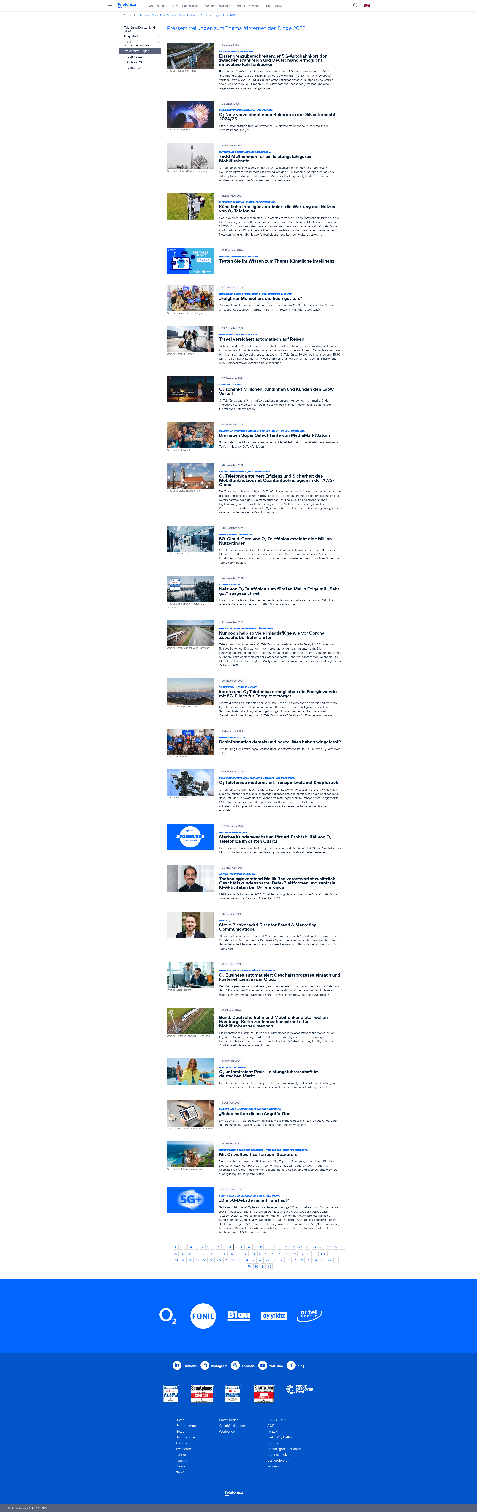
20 (287, 1247)
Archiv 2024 (135, 62)
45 (287, 1254)
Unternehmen (158, 5)
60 (219, 1260)
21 (293, 1247)
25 (321, 1247)
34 (210, 1254)
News (278, 5)
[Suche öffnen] (355, 5)
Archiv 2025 (135, 56)
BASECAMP (276, 1420)
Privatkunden (228, 1420)
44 (280, 1254)
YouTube (276, 1366)
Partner (240, 5)
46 (294, 1254)
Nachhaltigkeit (191, 5)
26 (328, 1247)
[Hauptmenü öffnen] (110, 5)
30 (183, 1254)
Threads (248, 1366)
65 (253, 1260)
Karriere (254, 5)
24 (314, 1247)
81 (263, 1266)
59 (212, 1260)
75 (322, 1260)
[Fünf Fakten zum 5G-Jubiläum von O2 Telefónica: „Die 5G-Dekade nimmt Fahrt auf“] (254, 1210)
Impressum (275, 1466)
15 (255, 1247)
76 (329, 1260)
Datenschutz (276, 1443)
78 (342, 1260)
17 (267, 1247)
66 (261, 1260)
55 (183, 1260)
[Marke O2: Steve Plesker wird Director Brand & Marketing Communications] (254, 931)
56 (190, 1260)
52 (336, 1254)
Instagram (219, 1366)
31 (189, 1254)
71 (295, 1260)
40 (253, 1254)
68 (274, 1260)
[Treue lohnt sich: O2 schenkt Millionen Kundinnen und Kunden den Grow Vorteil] (254, 393)
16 (261, 1247)
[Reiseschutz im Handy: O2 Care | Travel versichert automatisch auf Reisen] (254, 345)
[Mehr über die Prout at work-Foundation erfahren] (300, 1394)
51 (329, 1254)
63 (239, 1260)
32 (196, 1254)
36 (224, 1254)
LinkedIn (190, 1366)
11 (230, 1247)
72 (302, 1260)
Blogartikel (131, 36)
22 (300, 1247)
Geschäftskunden (232, 1425)
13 (242, 1247)
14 (248, 1247)
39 (245, 1254)
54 (176, 1260)
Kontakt (272, 1431)
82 (269, 1266)
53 (343, 1254)
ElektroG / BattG (279, 1437)
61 (226, 1260)
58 (204, 1260)
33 (203, 1254)
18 (273, 1247)
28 (342, 1247)
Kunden (210, 5)
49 (316, 1254)
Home (180, 1420)
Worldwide (227, 1431)
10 (223, 1247)
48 (308, 1254)
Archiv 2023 (135, 67)
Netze (175, 5)
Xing (301, 1366)
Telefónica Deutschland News (182, 15)
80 (256, 1266)
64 (246, 1260)
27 (335, 1247)
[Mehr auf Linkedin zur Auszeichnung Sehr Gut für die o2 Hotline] (233, 1394)
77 (335, 1260)
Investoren (225, 5)
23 (307, 1247)
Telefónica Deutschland (152, 15)
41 (259, 1254)
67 (267, 1260)
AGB (270, 1425)
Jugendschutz (277, 1454)
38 (238, 1254)
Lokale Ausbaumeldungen (136, 43)
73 (308, 1260)
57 (197, 1260)
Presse (267, 5)
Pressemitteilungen (210, 15)
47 (301, 1254)
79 (249, 1266)
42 (266, 1254)
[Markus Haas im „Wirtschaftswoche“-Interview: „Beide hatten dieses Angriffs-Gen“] (254, 1115)
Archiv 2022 (229, 15)
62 (232, 1260)
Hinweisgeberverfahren (284, 1449)
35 (217, 1254)
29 (175, 1254)
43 (273, 1254)
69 (281, 1260)
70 (288, 1260)
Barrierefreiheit (278, 1460)
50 (323, 1254)
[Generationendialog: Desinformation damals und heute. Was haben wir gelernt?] (254, 743)
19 (280, 1247)
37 (231, 1254)
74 (315, 1260)
